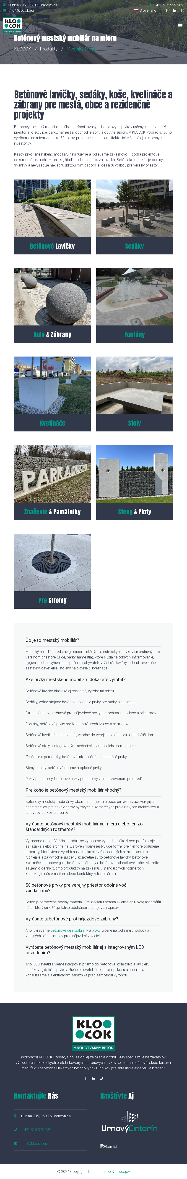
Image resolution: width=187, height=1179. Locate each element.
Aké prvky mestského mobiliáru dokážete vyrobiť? (76, 679)
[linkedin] (174, 10)
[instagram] (182, 10)
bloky (96, 930)
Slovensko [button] (148, 10)
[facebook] (166, 10)
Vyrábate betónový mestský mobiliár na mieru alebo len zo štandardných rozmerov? (84, 826)
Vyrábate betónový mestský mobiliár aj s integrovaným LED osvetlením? (85, 949)
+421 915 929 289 (36, 1130)
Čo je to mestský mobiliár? (52, 640)
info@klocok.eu (34, 1143)
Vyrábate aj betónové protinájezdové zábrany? (72, 919)
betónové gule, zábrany (69, 930)
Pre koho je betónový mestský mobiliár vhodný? (73, 790)
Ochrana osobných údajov (109, 1171)
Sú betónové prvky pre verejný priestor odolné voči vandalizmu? (76, 887)
